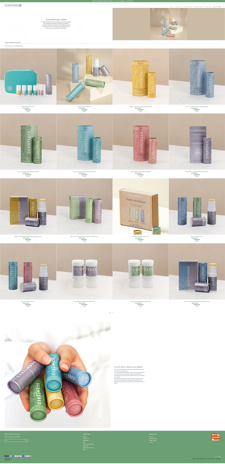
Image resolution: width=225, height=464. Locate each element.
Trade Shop (85, 446)
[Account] (214, 7)
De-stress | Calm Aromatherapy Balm (28, 171)
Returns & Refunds (200, 458)
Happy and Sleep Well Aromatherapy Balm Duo (28, 236)
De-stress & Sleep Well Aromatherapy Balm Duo (84, 236)
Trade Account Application (88, 444)
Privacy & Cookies (211, 458)
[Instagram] (214, 456)
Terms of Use (217, 458)
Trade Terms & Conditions (88, 447)
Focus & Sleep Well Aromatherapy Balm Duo (197, 301)
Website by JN (7, 459)
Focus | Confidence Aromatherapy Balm (196, 106)
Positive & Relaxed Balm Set (141, 236)
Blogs (84, 442)
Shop (171, 6)
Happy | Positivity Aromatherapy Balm (141, 106)
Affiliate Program (153, 440)
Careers (150, 442)
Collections (10, 46)
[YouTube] (219, 456)
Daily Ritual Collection (28, 106)
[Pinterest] (218, 456)
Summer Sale (178, 6)
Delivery (194, 458)
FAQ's (84, 449)
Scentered (10, 458)
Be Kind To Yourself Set (28, 301)
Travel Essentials (188, 6)
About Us (151, 436)
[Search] (217, 7)
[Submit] (26, 440)
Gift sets (85, 436)
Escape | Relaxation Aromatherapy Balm (84, 171)
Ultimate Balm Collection (84, 106)
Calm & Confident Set (197, 236)
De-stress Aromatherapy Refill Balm (140, 301)
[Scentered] (13, 5)
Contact (205, 458)
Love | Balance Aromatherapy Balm (141, 171)
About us (208, 6)
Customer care (86, 438)
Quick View (28, 76)
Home (6, 46)
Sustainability (86, 440)
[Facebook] (216, 456)
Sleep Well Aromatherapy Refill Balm (84, 301)
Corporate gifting (153, 438)
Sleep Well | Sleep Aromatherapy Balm (197, 171)
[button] (26, 108)
